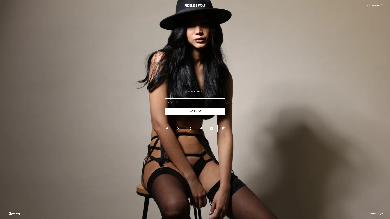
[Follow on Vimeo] (223, 128)
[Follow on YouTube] (211, 128)
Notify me (195, 111)
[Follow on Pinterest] (200, 128)
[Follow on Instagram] (189, 128)
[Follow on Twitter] (178, 128)
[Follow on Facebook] (167, 128)
